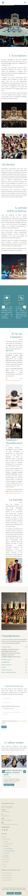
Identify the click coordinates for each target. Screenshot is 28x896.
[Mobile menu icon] (25, 2)
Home (4, 836)
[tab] (14, 647)
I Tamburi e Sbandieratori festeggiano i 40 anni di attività (13, 772)
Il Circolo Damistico (9, 848)
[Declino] (26, 891)
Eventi (4, 758)
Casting (6, 841)
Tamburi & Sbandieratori (10, 850)
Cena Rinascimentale (9, 843)
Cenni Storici (5, 861)
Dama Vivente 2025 (7, 873)
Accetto (10, 893)
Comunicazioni (6, 756)
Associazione (6, 846)
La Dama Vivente (6, 839)
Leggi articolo (8, 784)
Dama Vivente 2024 (7, 875)
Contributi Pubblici (5, 827)
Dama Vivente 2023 (7, 877)
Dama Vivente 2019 (7, 880)
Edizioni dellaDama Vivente (6, 856)
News (4, 864)
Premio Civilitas (6, 859)
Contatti (5, 866)
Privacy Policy (20, 721)
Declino (18, 893)
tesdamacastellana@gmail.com (13, 493)
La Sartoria (7, 853)
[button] (3, 307)
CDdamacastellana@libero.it (13, 380)
